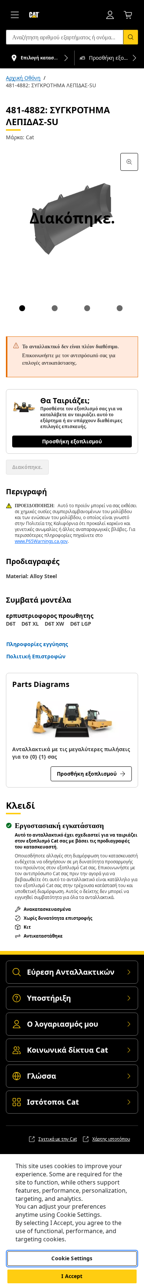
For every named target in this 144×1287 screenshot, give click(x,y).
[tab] (22, 308)
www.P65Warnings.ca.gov (41, 541)
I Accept (71, 1276)
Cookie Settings (71, 1258)
